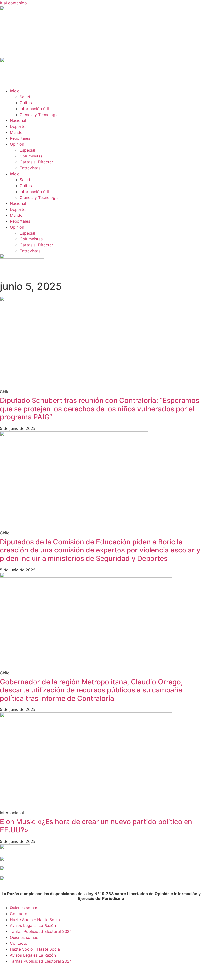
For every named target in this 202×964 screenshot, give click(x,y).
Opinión (17, 144)
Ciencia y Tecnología (39, 114)
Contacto (18, 913)
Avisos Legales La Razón (33, 925)
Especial (27, 150)
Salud (25, 96)
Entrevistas (30, 167)
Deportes (18, 126)
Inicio (15, 90)
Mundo (16, 132)
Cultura (26, 102)
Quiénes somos (24, 907)
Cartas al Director (36, 161)
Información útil (34, 108)
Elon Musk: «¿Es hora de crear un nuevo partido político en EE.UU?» (96, 825)
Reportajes (20, 138)
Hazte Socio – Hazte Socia (35, 919)
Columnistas (31, 156)
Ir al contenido (13, 2)
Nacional (18, 120)
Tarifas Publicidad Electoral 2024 (41, 931)
